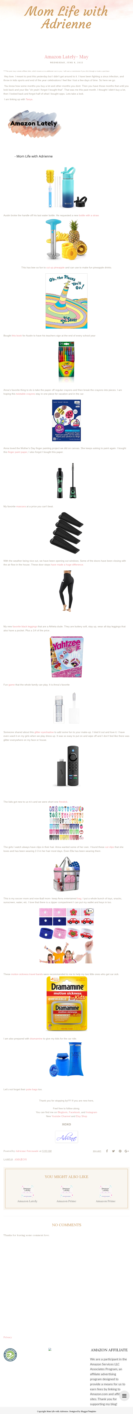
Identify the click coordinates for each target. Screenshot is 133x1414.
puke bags (32, 1089)
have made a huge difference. (67, 564)
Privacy (7, 1337)
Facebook (74, 1112)
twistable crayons (25, 393)
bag (79, 898)
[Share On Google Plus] (126, 1151)
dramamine (36, 1038)
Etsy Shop (81, 1116)
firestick (63, 801)
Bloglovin (63, 1112)
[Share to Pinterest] (120, 1151)
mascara (21, 506)
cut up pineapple (55, 267)
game (11, 684)
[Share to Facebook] (107, 1151)
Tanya (29, 99)
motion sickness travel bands (27, 974)
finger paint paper (17, 452)
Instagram (91, 1112)
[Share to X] (113, 1151)
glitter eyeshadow (44, 732)
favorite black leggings (25, 626)
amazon (21, 1159)
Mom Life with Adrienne (66, 17)
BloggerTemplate (88, 1411)
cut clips (109, 847)
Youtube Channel (61, 1116)
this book (17, 335)
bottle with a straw (89, 215)
